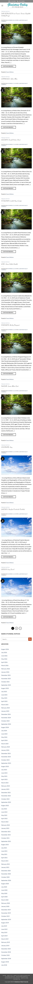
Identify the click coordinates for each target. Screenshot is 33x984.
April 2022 (4, 818)
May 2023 (4, 776)
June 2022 (4, 812)
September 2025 (6, 685)
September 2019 (6, 919)
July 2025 (4, 691)
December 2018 (6, 948)
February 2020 (5, 903)
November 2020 (6, 874)
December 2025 (6, 675)
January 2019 (5, 945)
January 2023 (5, 789)
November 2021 (6, 835)
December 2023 (6, 753)
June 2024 (4, 734)
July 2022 (4, 809)
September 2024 (6, 724)
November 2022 (6, 795)
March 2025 (4, 704)
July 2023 (4, 769)
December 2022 (6, 792)
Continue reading (8, 66)
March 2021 (4, 861)
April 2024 (4, 740)
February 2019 (5, 942)
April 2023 (4, 779)
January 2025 (5, 711)
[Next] (20, 628)
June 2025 (4, 695)
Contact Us (16, 979)
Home (4, 975)
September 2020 (6, 880)
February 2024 (5, 747)
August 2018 (5, 962)
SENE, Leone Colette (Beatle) (9, 264)
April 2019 (4, 936)
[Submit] (30, 639)
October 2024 (5, 721)
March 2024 (4, 743)
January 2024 (5, 750)
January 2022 (5, 828)
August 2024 (5, 727)
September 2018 (6, 958)
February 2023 (5, 786)
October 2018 (5, 955)
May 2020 (4, 893)
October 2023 (5, 760)
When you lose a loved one (22, 975)
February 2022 (5, 825)
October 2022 (5, 799)
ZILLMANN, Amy (6, 447)
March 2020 (4, 900)
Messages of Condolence (12, 978)
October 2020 (5, 877)
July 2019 (4, 926)
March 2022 (4, 822)
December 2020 (6, 870)
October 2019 (5, 916)
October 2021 (5, 838)
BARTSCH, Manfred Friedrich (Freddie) (13, 509)
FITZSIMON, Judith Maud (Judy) (11, 201)
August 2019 (5, 922)
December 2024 (6, 714)
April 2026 (4, 662)
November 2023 (6, 756)
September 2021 (6, 841)
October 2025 (5, 681)
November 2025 (6, 678)
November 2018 (6, 952)
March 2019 (4, 939)
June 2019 (4, 929)
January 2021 (5, 867)
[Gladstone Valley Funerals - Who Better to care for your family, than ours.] (17, 5)
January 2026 (5, 672)
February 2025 (5, 708)
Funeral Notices (5, 11)
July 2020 (4, 887)
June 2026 (4, 656)
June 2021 (4, 851)
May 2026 (4, 659)
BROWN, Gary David (7, 569)
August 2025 (5, 688)
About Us (10, 975)
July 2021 (4, 848)
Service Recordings (22, 976)
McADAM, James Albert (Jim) (10, 386)
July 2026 (4, 652)
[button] (2, 5)
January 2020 (5, 906)
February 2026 (5, 668)
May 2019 (4, 932)
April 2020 (4, 896)
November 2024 (6, 717)
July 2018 (4, 965)
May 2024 (4, 737)
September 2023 (6, 763)
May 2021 (4, 854)
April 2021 (4, 857)
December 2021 (6, 831)
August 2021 (5, 844)
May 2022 (4, 815)
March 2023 (4, 782)
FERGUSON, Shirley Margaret (10, 325)
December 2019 (6, 909)
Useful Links (24, 978)
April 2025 (4, 701)
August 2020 (5, 883)
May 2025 (4, 698)
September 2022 (6, 802)
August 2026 (5, 649)
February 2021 (5, 864)
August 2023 (5, 766)
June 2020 (4, 890)
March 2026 (4, 665)
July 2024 (4, 730)
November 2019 (6, 913)
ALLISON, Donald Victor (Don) (10, 140)
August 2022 (5, 805)
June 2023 (4, 773)
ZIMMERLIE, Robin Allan (9, 79)
